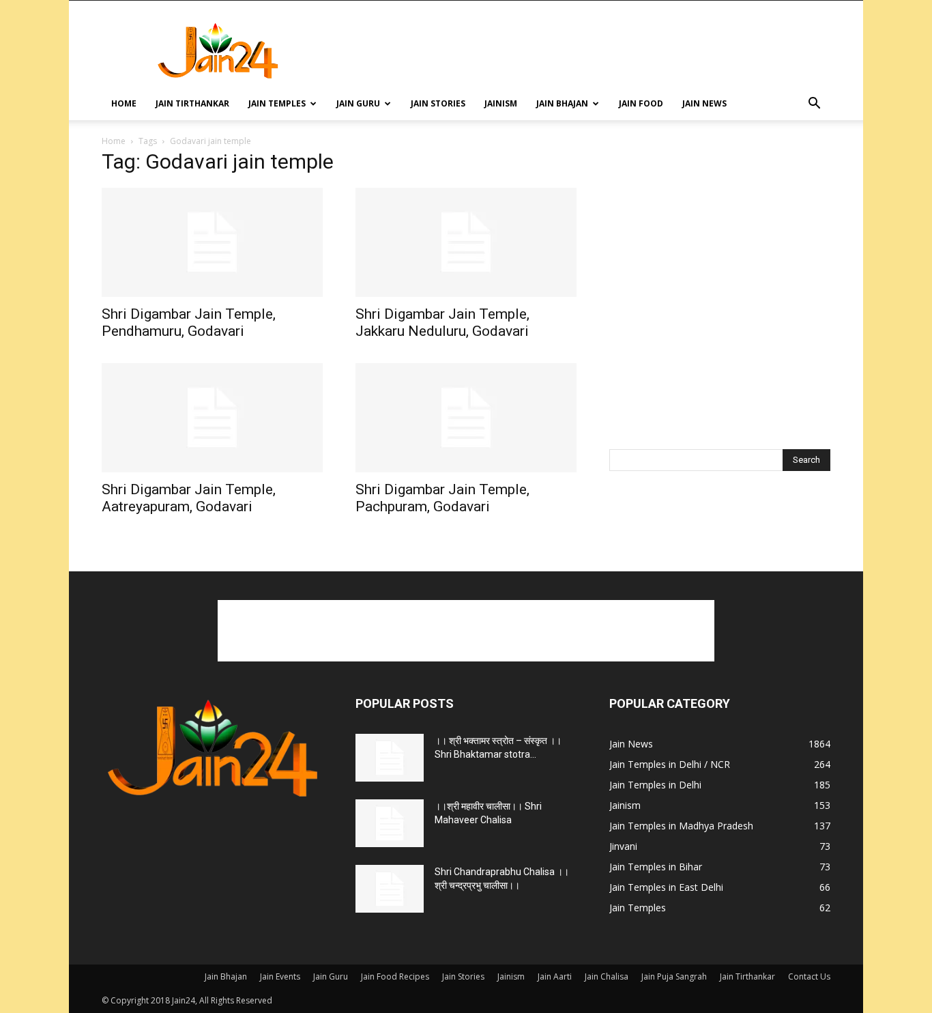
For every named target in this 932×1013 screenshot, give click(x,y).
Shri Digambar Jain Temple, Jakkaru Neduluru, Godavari (442, 322)
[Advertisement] (582, 50)
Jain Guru (358, 103)
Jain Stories (438, 103)
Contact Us (809, 976)
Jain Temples (277, 103)
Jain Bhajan (562, 103)
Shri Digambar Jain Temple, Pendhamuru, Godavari (189, 322)
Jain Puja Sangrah (674, 976)
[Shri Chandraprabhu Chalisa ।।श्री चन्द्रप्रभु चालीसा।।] (389, 889)
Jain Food (641, 103)
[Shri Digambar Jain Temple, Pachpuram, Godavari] (466, 417)
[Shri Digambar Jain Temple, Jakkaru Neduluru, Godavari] (466, 242)
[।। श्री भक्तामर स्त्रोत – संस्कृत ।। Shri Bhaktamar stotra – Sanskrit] (389, 758)
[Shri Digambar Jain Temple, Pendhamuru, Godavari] (212, 242)
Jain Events (280, 976)
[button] (814, 104)
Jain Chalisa (606, 976)
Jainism (500, 103)
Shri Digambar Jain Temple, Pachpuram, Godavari (442, 498)
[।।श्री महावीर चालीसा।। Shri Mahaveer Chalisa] (389, 823)
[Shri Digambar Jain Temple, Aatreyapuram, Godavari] (212, 417)
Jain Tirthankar (192, 103)
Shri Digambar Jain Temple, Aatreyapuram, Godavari (189, 498)
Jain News (704, 103)
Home (123, 103)
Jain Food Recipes (395, 976)
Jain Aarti (555, 976)
